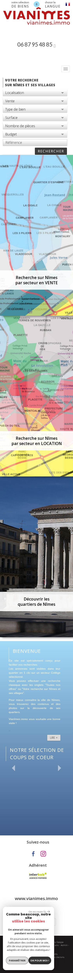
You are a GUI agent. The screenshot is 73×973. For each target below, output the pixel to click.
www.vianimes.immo (36, 898)
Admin (64, 945)
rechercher (51, 151)
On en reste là (37, 911)
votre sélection (20, 4)
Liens (56, 945)
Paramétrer (17, 960)
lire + (54, 737)
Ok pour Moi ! (39, 960)
